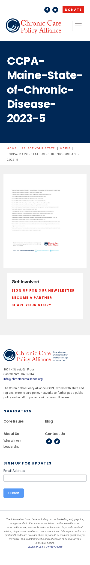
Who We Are (12, 441)
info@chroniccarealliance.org (23, 379)
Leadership (11, 446)
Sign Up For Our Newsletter (43, 290)
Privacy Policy (54, 546)
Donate (73, 9)
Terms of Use (35, 546)
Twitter (55, 10)
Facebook (47, 10)
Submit (13, 493)
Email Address (14, 471)
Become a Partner (32, 297)
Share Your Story (31, 305)
